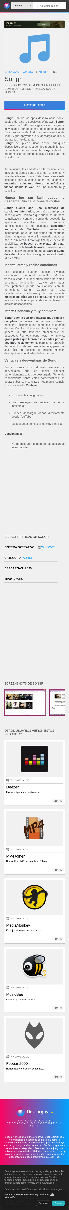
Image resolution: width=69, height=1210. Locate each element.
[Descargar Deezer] (34, 759)
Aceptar (58, 1203)
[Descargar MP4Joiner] (34, 828)
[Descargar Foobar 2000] (34, 1036)
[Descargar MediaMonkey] (34, 897)
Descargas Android (15, 1189)
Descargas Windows (37, 1189)
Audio (27, 557)
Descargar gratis (34, 104)
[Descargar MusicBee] (34, 966)
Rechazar (43, 1203)
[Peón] (34, 24)
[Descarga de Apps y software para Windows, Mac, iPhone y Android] (6, 6)
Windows (48, 547)
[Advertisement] (34, 494)
